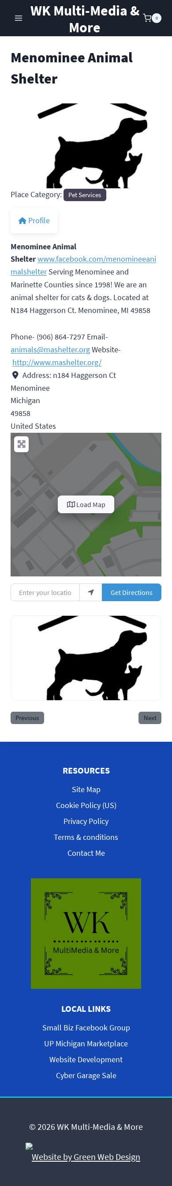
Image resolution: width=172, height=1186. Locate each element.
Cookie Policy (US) (86, 805)
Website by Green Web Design (86, 1156)
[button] (22, 145)
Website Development (86, 1059)
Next (150, 717)
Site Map (86, 789)
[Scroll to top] (158, 1105)
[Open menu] (19, 18)
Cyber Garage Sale (86, 1075)
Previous (27, 717)
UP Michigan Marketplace (86, 1043)
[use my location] (90, 592)
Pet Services (84, 195)
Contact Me (86, 853)
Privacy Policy (86, 821)
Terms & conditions (86, 837)
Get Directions (132, 592)
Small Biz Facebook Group (86, 1027)
